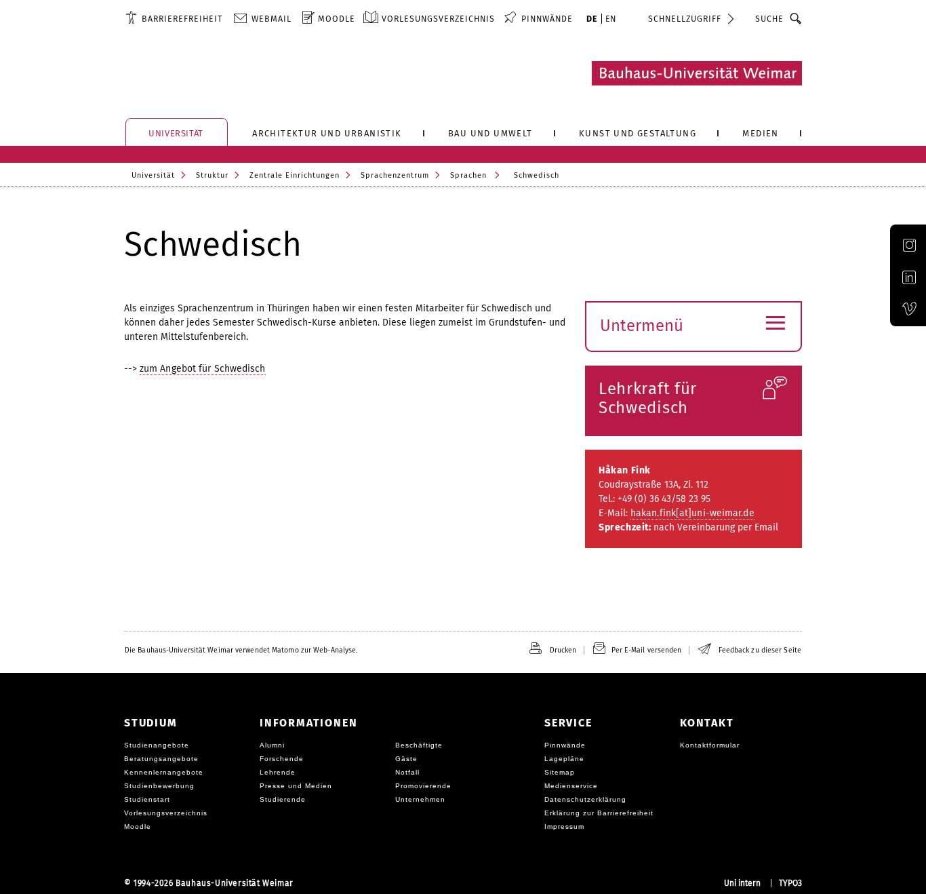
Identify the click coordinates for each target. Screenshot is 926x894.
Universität (153, 175)
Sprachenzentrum (395, 175)
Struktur (212, 175)
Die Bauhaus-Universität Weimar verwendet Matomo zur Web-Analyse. (241, 650)
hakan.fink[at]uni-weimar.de (692, 513)
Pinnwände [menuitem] (547, 19)
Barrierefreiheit (182, 19)
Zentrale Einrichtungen (294, 175)
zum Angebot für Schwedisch (203, 368)
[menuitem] (173, 18)
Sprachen (468, 175)
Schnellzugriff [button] (684, 19)
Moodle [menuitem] (336, 19)
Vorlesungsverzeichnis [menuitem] (438, 19)
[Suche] (796, 18)
